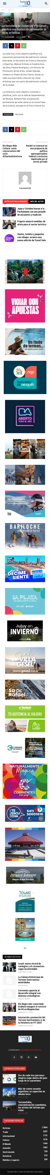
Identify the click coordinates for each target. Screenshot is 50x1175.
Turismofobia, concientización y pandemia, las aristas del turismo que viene (32, 1106)
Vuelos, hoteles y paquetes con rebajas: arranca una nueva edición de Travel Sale (31, 237)
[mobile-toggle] (4, 3)
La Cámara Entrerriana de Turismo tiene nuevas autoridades (30, 980)
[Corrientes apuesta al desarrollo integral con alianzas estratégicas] (9, 994)
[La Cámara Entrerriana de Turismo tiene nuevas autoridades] (9, 980)
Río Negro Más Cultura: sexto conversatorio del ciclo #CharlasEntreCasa (12, 151)
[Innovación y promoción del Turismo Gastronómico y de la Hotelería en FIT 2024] (9, 1020)
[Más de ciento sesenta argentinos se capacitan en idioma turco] (9, 1092)
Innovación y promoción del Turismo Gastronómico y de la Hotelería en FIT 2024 (31, 1020)
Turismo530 (9, 37)
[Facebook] (5, 45)
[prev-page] (4, 247)
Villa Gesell (19, 114)
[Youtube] (36, 1057)
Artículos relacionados (15, 201)
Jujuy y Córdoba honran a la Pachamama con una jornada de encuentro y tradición (31, 211)
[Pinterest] (17, 45)
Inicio (3, 10)
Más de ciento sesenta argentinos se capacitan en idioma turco (31, 1091)
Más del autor (36, 201)
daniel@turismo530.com (31, 1050)
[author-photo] (25, 184)
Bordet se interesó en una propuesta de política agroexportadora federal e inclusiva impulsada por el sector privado (36, 153)
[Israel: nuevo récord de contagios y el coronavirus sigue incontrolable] (9, 967)
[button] (46, 3)
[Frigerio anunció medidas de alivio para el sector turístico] (9, 224)
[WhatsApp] (23, 45)
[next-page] (8, 247)
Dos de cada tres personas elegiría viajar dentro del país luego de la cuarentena (32, 1078)
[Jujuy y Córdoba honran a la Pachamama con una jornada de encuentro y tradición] (9, 211)
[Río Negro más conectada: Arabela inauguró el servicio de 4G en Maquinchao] (9, 1007)
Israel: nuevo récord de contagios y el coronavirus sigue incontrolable (31, 966)
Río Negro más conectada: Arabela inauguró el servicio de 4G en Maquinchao (32, 1007)
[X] (11, 45)
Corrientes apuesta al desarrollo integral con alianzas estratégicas (29, 993)
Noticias (11, 10)
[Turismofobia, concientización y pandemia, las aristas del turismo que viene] (9, 1105)
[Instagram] (21, 1057)
